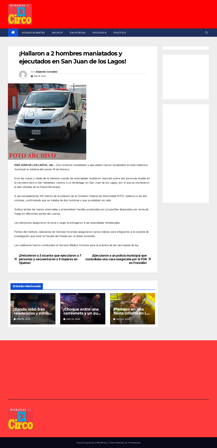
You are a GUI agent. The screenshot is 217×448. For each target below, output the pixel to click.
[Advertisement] (189, 76)
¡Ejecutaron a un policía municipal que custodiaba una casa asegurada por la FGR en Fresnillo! (116, 259)
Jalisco (57, 32)
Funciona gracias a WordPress (92, 442)
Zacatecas (78, 32)
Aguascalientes (33, 32)
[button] (206, 32)
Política (120, 32)
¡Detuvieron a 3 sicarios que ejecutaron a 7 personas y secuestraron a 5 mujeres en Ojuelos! (50, 259)
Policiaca (100, 32)
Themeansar (134, 442)
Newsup (120, 442)
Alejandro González (46, 71)
